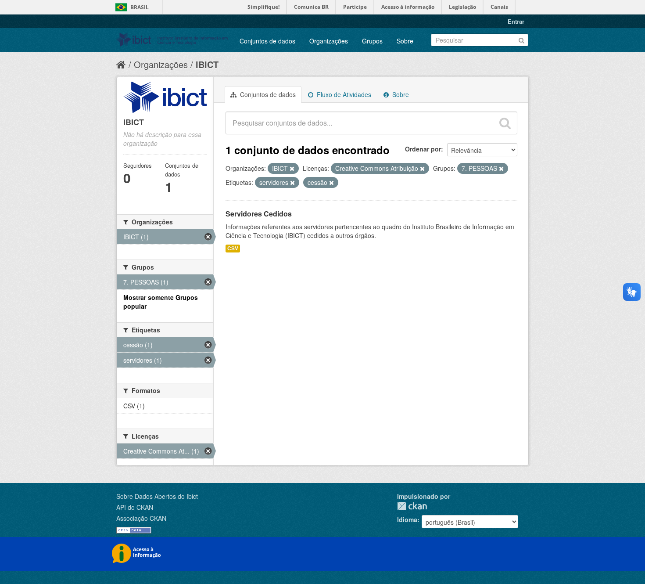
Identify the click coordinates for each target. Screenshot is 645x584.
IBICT (207, 64)
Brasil (139, 7)
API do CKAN (134, 507)
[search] (505, 123)
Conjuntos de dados (267, 40)
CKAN (412, 506)
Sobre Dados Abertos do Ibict (157, 496)
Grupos (372, 40)
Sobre (405, 40)
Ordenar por (423, 148)
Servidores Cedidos (259, 214)
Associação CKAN (141, 518)
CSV (232, 248)
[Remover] (292, 168)
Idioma (407, 519)
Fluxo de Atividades (343, 94)
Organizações (328, 40)
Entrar (516, 21)
